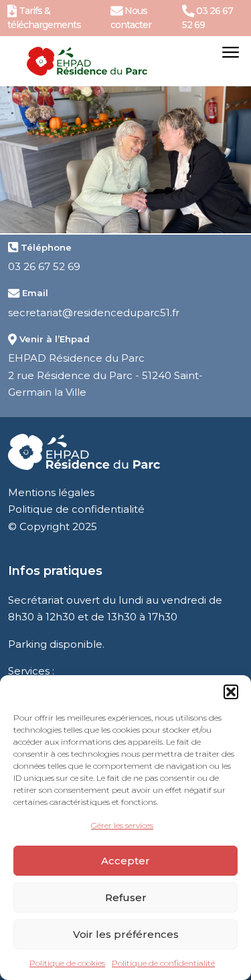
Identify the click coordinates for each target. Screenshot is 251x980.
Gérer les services (122, 825)
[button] (231, 692)
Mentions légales (51, 492)
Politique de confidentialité (163, 963)
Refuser (126, 897)
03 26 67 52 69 (44, 266)
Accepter (125, 860)
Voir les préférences (126, 934)
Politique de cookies (67, 963)
